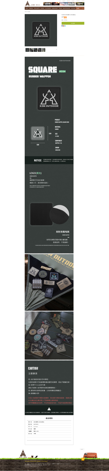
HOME (26, 11)
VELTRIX (73, 8)
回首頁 (26, 461)
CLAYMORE (48, 8)
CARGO (42, 8)
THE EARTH (37, 8)
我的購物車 (38, 461)
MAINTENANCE (66, 8)
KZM (27, 8)
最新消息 (31, 461)
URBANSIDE (55, 8)
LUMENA (31, 8)
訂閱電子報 (42, 461)
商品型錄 (28, 11)
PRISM (60, 8)
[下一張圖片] (56, 49)
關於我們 (28, 461)
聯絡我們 (46, 461)
